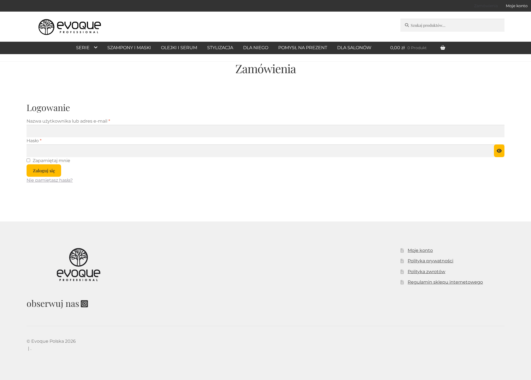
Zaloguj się (44, 170)
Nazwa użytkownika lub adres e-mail (81, 121)
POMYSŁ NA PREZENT (302, 47)
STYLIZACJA (220, 47)
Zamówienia (486, 5)
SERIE (83, 47)
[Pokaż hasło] (499, 150)
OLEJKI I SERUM (179, 47)
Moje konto (420, 250)
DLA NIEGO (255, 47)
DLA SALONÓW (354, 47)
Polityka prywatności (430, 260)
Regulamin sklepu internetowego (445, 282)
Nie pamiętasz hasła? (50, 180)
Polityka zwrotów (426, 271)
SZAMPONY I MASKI (129, 47)
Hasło (47, 140)
